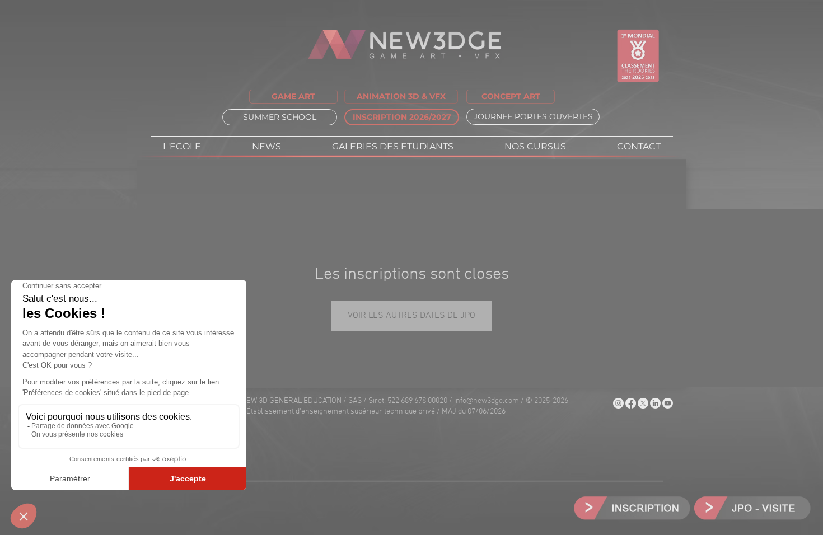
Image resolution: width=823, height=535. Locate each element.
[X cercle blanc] (643, 403)
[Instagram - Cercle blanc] (618, 403)
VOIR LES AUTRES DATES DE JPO (411, 315)
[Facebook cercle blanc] (630, 403)
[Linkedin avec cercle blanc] (655, 403)
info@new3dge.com (486, 401)
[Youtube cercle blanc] (667, 403)
